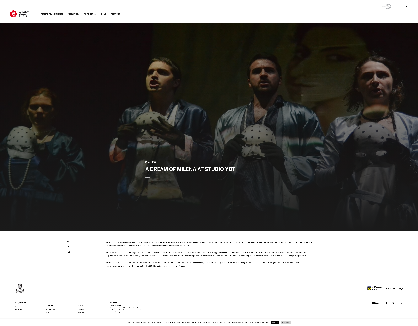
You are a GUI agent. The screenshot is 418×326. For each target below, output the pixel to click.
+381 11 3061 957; (115, 306)
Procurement (18, 309)
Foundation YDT (83, 309)
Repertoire (17, 306)
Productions (73, 14)
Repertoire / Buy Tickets (52, 14)
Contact (80, 306)
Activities (48, 312)
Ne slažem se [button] (285, 322)
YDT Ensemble (90, 14)
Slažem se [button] (275, 322)
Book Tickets (82, 312)
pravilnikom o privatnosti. (260, 322)
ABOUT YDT (115, 14)
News (103, 14)
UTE (15, 312)
